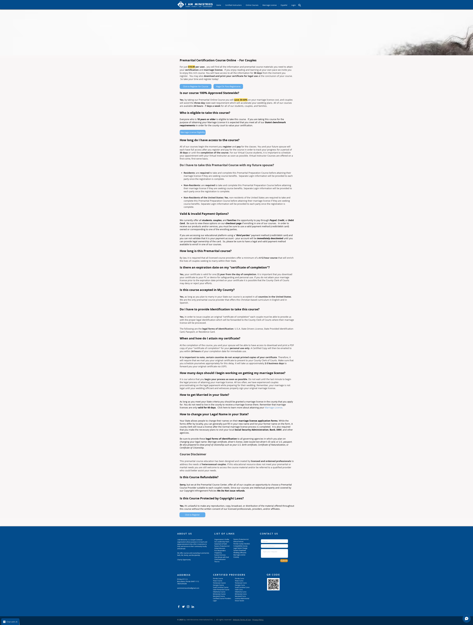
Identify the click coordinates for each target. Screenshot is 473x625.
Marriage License (273, 407)
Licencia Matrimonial (242, 598)
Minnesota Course (219, 594)
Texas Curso (239, 581)
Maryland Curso (240, 596)
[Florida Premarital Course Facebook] (178, 606)
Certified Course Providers (222, 598)
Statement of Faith (220, 544)
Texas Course (217, 581)
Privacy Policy (258, 619)
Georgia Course (218, 585)
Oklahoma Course (219, 592)
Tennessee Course (219, 583)
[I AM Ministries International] (192, 606)
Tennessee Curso (241, 583)
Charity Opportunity (184, 560)
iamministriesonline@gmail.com (188, 588)
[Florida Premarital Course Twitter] (183, 606)
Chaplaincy (218, 553)
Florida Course (218, 578)
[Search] (299, 5)
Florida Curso (239, 578)
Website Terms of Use (242, 619)
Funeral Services (220, 555)
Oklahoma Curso (240, 592)
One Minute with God (221, 557)
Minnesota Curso (241, 594)
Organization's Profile (221, 539)
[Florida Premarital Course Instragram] (188, 606)
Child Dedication (220, 559)
